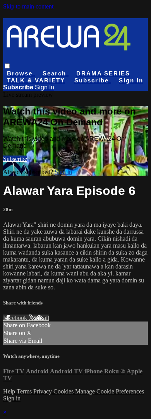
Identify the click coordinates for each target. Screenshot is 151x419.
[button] (7, 65)
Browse (21, 73)
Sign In (44, 87)
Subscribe (15, 159)
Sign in (131, 80)
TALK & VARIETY (36, 80)
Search (56, 73)
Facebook (16, 318)
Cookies (64, 391)
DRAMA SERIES (103, 73)
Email (42, 318)
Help (10, 391)
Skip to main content (28, 6)
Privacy (43, 391)
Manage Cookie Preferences (109, 391)
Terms (25, 391)
